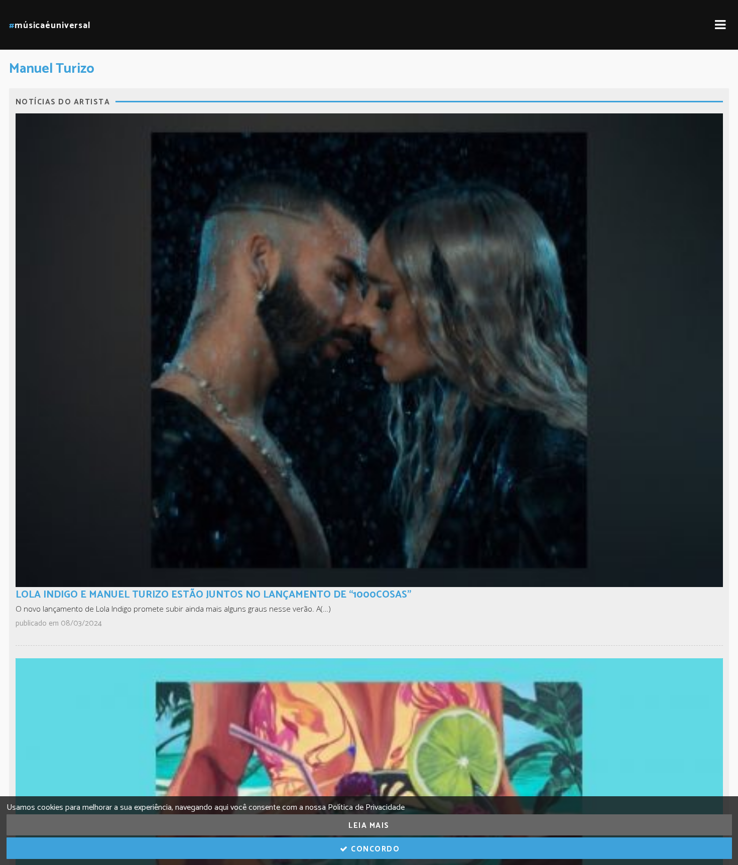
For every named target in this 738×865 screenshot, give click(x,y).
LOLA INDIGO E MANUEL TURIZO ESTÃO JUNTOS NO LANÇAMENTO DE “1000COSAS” (213, 595)
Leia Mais (369, 825)
